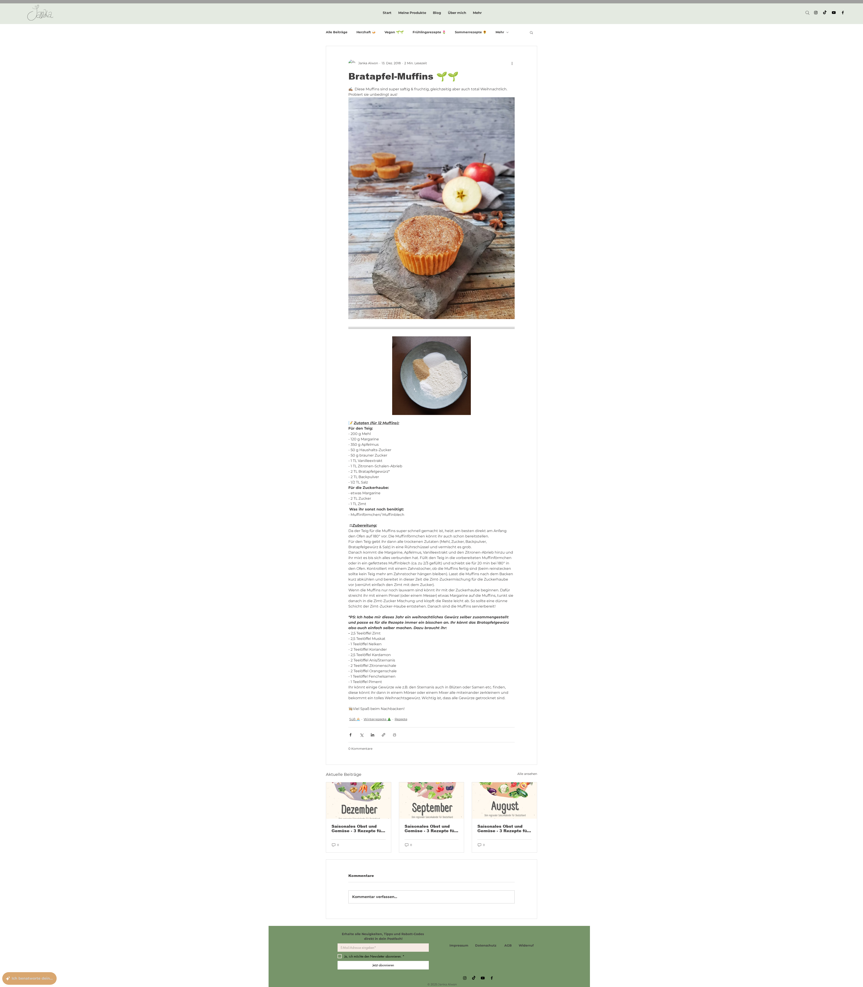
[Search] (807, 13)
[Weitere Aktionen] (512, 63)
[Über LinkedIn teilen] (372, 735)
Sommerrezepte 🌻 (471, 32)
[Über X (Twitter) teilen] (361, 735)
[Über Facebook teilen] (350, 735)
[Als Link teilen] (383, 735)
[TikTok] (825, 12)
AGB (508, 945)
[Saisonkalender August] (504, 800)
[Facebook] (843, 12)
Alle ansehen (527, 774)
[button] (531, 32)
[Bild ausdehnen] (431, 375)
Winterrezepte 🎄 (377, 719)
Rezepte (401, 719)
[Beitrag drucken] (394, 735)
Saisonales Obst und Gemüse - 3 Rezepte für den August (503, 828)
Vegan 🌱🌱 (394, 32)
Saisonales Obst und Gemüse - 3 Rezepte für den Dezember (357, 828)
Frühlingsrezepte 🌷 (429, 32)
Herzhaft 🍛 (366, 32)
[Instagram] (816, 12)
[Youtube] (834, 12)
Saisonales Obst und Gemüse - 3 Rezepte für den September (430, 828)
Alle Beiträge (336, 32)
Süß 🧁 (354, 719)
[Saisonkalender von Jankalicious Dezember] (358, 800)
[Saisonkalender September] (431, 800)
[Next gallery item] (465, 375)
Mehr (500, 32)
